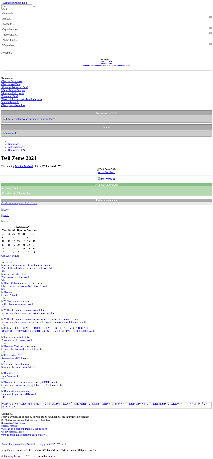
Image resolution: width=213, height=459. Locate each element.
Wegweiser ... (106, 45)
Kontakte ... (8, 24)
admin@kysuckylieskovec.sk (120, 65)
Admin (16, 423)
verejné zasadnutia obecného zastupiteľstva (24, 434)
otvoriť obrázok (106, 172)
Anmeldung (20, 2)
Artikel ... (106, 18)
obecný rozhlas (9, 425)
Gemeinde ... (9, 13)
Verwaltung (20, 444)
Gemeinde (8, 2)
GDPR (53, 444)
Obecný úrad (106, 63)
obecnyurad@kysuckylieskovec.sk (95, 65)
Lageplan (43, 444)
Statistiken (32, 444)
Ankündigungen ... (18, 147)
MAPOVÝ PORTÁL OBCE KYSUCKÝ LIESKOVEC (32, 403)
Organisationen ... (106, 29)
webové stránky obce (12, 431)
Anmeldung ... (9, 40)
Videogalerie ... (106, 34)
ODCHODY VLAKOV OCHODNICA (174, 403)
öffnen (22, 423)
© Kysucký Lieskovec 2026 (16, 456)
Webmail (62, 444)
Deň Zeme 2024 (16, 150)
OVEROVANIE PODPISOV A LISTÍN (130, 403)
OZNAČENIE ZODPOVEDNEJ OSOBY (86, 403)
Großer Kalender (10, 255)
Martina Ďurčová (24, 166)
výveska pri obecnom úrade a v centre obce (24, 428)
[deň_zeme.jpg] (106, 178)
